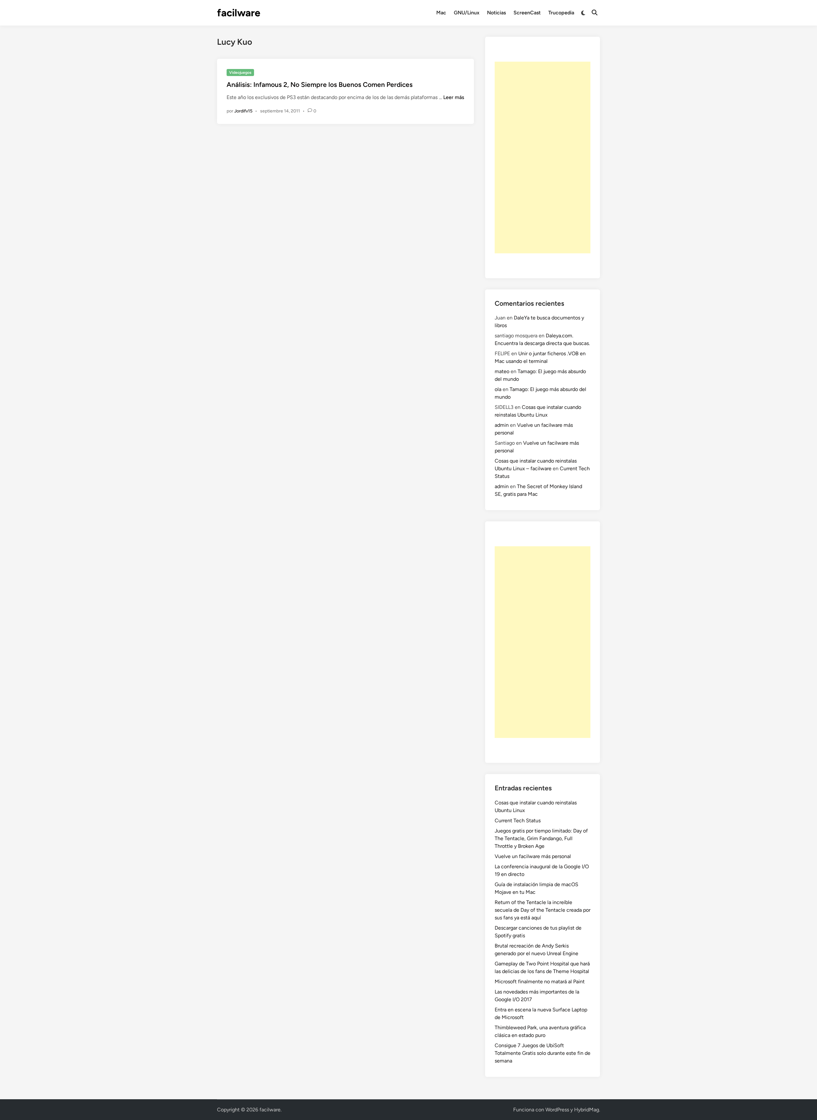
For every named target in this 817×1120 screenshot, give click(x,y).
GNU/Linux (466, 13)
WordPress (557, 1110)
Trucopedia (561, 13)
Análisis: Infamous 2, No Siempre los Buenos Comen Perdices (320, 84)
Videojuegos (240, 72)
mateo (502, 371)
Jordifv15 (243, 111)
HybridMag (586, 1110)
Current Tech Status (518, 820)
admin (502, 425)
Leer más (453, 97)
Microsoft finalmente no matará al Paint (540, 981)
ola (498, 389)
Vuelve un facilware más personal (533, 856)
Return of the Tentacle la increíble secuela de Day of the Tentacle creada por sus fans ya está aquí (542, 910)
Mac (441, 13)
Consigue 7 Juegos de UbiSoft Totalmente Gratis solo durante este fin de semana (542, 1053)
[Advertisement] (542, 157)
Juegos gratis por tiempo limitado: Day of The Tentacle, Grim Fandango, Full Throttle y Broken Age (541, 838)
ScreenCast (527, 13)
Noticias (496, 13)
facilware (238, 13)
